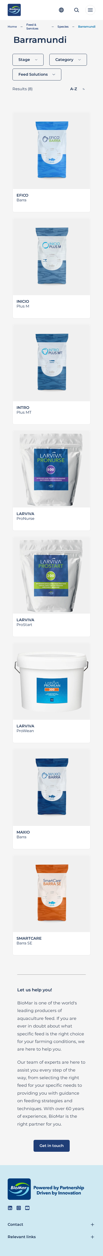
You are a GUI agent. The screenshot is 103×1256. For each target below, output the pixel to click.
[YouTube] (27, 1208)
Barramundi (86, 26)
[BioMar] (14, 10)
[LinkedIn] (10, 1208)
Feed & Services (32, 26)
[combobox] (28, 60)
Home (12, 26)
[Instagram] (18, 1208)
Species (63, 26)
